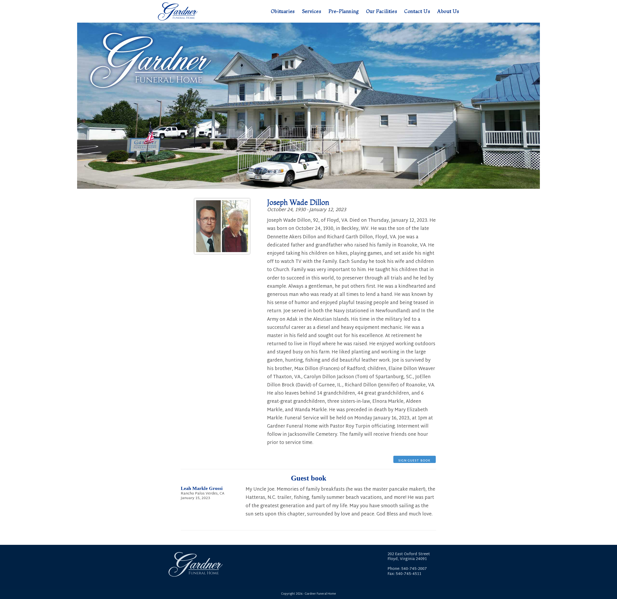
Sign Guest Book (414, 460)
